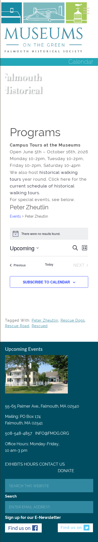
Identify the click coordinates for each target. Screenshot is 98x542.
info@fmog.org (52, 433)
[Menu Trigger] (86, 11)
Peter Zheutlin (45, 320)
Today (49, 264)
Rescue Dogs (73, 320)
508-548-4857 (18, 433)
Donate (66, 470)
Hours (31, 464)
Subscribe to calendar (46, 281)
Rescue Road (17, 326)
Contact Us (52, 464)
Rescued (40, 326)
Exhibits (14, 464)
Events (15, 216)
